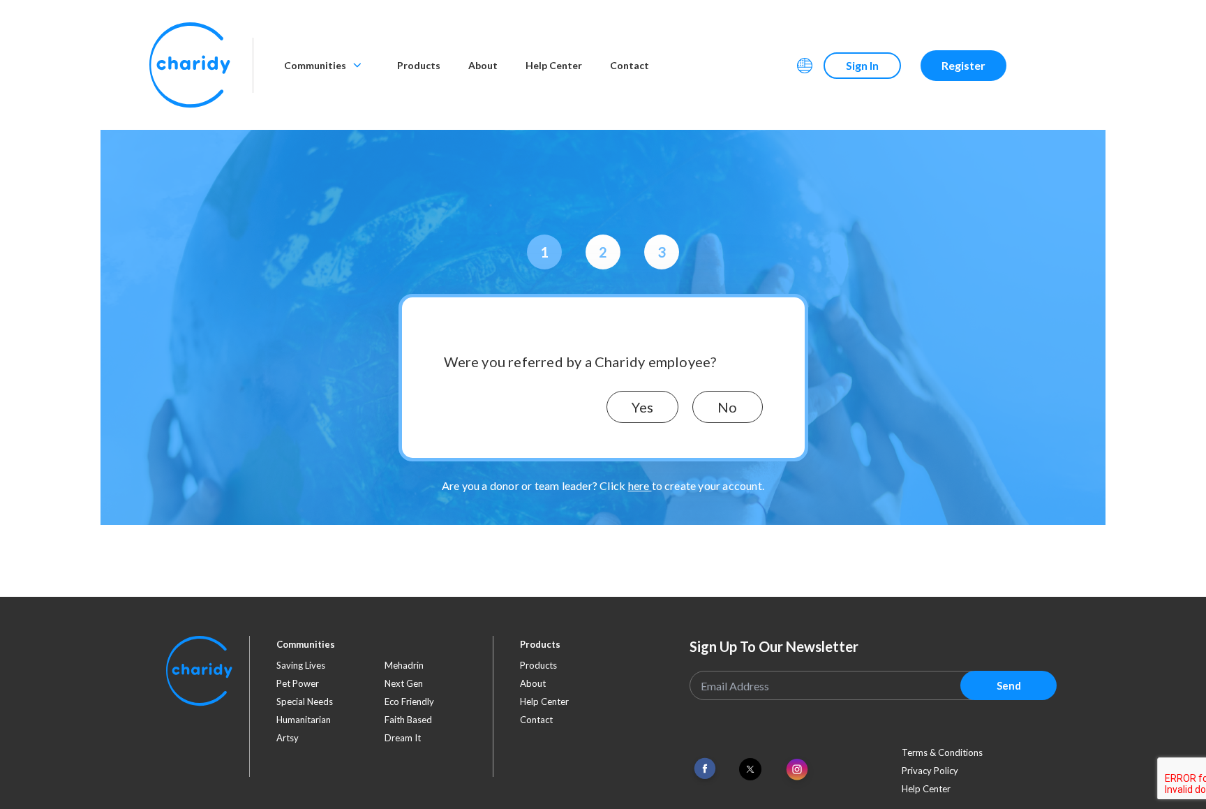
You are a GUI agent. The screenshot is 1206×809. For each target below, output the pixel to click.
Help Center (554, 65)
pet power (297, 683)
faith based (408, 719)
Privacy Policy (930, 770)
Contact (629, 65)
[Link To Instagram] (797, 770)
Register (963, 65)
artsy (287, 737)
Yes (642, 407)
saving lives (300, 665)
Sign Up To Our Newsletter (774, 646)
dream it (403, 737)
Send (1009, 685)
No (727, 407)
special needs (304, 701)
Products (418, 65)
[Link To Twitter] (750, 769)
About (483, 65)
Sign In (862, 65)
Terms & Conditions (942, 752)
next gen (404, 683)
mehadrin (404, 665)
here (640, 485)
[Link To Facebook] (705, 768)
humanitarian (303, 719)
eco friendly (409, 701)
